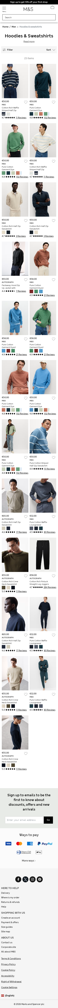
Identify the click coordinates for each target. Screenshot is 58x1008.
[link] (3, 995)
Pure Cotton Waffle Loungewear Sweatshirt (38, 525)
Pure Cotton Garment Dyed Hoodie (36, 288)
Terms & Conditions (11, 958)
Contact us (6, 942)
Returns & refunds (10, 902)
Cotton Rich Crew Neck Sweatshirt (10, 582)
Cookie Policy (8, 970)
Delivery (5, 893)
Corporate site (8, 947)
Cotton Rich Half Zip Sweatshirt (11, 227)
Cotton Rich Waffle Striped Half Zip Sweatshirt (10, 110)
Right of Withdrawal (11, 981)
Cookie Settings (9, 987)
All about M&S (8, 951)
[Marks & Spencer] (28, 10)
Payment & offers (10, 922)
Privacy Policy (8, 964)
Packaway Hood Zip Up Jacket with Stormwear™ (11, 288)
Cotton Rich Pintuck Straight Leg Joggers (39, 582)
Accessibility (7, 976)
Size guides (7, 927)
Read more (29, 41)
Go (48, 820)
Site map (5, 931)
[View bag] (52, 8)
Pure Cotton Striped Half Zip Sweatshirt (39, 464)
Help (3, 906)
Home (5, 26)
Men (14, 26)
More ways (28, 860)
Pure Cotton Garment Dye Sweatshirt (36, 110)
